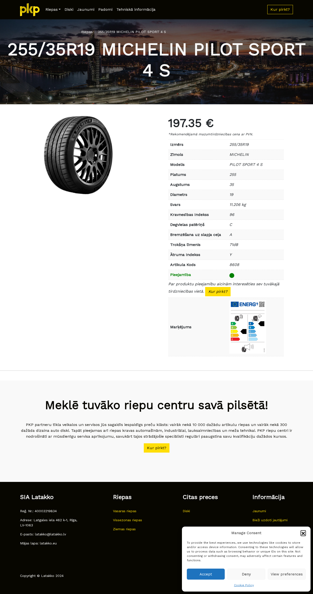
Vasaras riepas (124, 511)
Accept (206, 574)
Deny (246, 574)
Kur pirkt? (217, 291)
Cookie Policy (244, 585)
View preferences (287, 574)
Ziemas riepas (124, 529)
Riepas (51, 9)
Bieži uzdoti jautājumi (270, 520)
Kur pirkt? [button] (280, 9)
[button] (303, 532)
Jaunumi (85, 9)
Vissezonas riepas (127, 520)
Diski (69, 9)
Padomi (105, 9)
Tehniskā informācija (136, 9)
